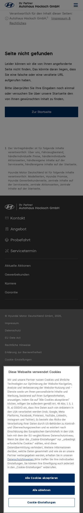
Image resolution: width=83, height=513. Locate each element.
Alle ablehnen (42, 490)
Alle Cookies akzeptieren (41, 478)
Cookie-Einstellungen (41, 502)
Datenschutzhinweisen (20, 459)
